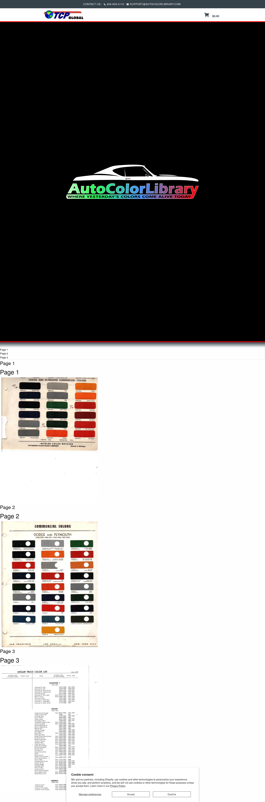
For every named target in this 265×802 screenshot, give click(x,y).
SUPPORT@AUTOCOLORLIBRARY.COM (155, 4)
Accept (131, 794)
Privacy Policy (117, 786)
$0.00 (215, 16)
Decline (172, 794)
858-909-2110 (115, 4)
